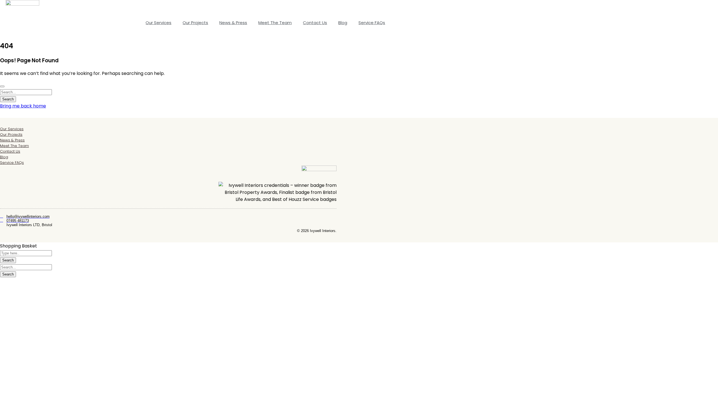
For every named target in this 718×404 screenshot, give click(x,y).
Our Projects (195, 23)
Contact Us (315, 23)
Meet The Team (275, 23)
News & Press (233, 23)
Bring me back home (23, 106)
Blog (342, 23)
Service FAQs (371, 23)
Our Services (158, 23)
